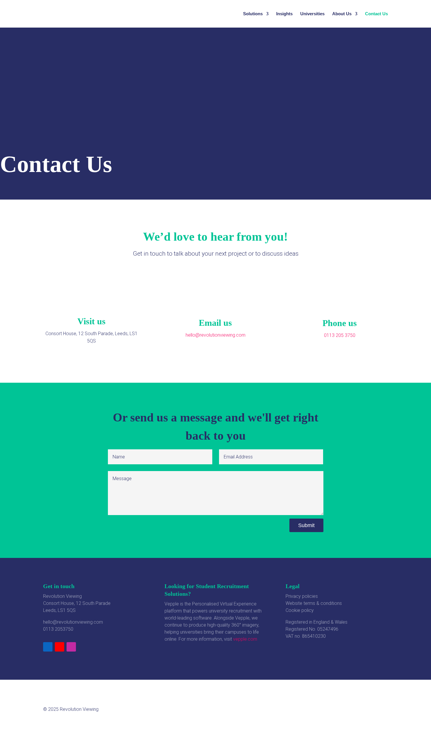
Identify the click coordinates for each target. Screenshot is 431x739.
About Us (342, 14)
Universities (312, 14)
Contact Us (376, 14)
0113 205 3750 (339, 335)
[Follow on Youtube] (59, 647)
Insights (284, 14)
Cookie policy (300, 610)
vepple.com (245, 639)
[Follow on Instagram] (71, 647)
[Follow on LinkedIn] (47, 647)
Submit (306, 525)
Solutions (253, 14)
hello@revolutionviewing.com (73, 622)
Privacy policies (302, 596)
